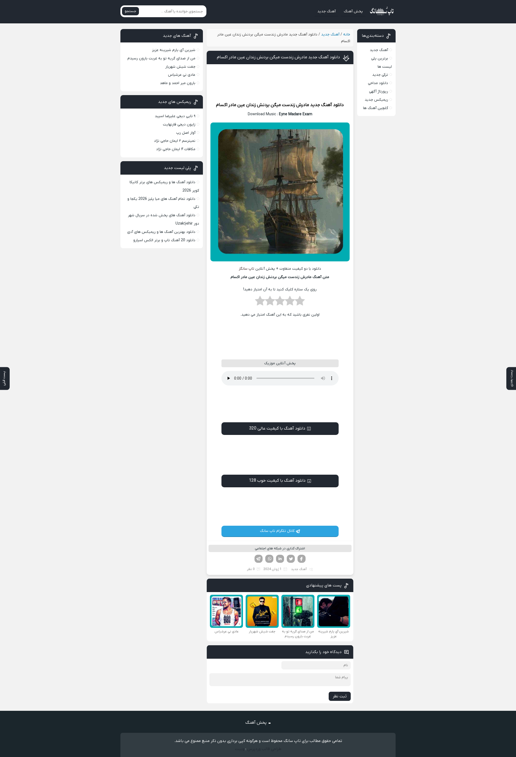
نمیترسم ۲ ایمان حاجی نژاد (174, 140)
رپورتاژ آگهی (378, 91)
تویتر (291, 559)
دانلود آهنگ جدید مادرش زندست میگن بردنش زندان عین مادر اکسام (278, 57)
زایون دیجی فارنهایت (179, 124)
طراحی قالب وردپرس (264, 749)
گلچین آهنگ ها (375, 108)
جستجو (130, 11)
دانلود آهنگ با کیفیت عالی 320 (277, 428)
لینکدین (280, 559)
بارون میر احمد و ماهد (177, 83)
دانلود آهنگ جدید (327, 105)
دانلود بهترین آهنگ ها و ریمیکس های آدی (161, 232)
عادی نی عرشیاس (181, 74)
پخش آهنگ (353, 11)
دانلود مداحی (378, 83)
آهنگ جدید (326, 11)
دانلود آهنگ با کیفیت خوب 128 (277, 480)
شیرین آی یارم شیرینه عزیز (173, 50)
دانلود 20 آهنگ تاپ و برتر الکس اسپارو (164, 240)
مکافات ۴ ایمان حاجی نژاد (175, 149)
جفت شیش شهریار (180, 66)
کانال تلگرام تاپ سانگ (277, 530)
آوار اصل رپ (185, 132)
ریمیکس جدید (376, 99)
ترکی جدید (380, 74)
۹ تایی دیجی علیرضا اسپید (175, 116)
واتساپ (269, 559)
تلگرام (259, 559)
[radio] (300, 302)
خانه (346, 34)
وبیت (239, 749)
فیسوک (302, 559)
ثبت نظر (340, 696)
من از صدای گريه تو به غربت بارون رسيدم (161, 58)
